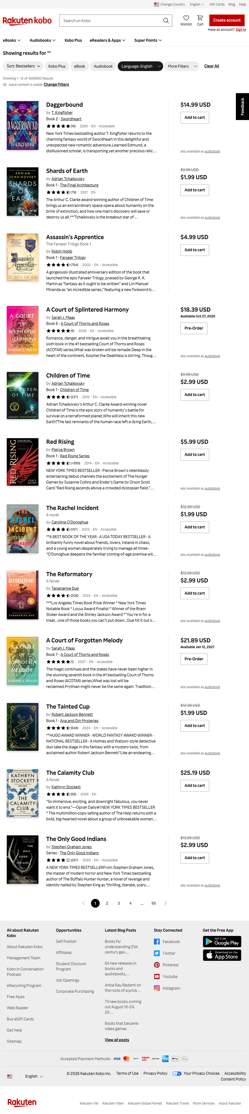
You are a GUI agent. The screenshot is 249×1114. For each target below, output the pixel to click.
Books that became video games (121, 1026)
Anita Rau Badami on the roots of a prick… (123, 988)
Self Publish (66, 941)
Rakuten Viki (89, 1103)
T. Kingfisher (62, 112)
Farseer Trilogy (73, 257)
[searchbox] (111, 20)
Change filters (56, 84)
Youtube (170, 976)
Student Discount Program (71, 966)
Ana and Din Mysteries (79, 720)
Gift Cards (217, 4)
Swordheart (71, 118)
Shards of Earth (67, 170)
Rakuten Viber (113, 1103)
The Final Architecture (79, 185)
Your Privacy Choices (202, 1073)
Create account (227, 20)
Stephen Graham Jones (72, 846)
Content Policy (233, 1079)
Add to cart (195, 117)
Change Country (172, 4)
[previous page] (83, 903)
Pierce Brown (63, 449)
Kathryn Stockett (66, 786)
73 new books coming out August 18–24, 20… (123, 1007)
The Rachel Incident (72, 507)
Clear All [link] (211, 66)
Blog (232, 4)
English (31, 1076)
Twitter (169, 953)
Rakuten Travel (177, 1103)
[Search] (166, 20)
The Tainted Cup (68, 706)
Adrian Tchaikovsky (68, 178)
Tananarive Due (65, 588)
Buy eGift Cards (20, 1019)
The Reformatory (69, 574)
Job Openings (67, 980)
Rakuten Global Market (145, 1103)
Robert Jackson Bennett (72, 714)
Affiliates (64, 952)
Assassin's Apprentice (75, 237)
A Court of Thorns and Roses (85, 323)
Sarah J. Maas (63, 317)
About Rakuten (230, 1103)
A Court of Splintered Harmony (87, 309)
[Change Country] (10, 1076)
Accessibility (235, 1073)
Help (242, 4)
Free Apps (16, 996)
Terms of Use (127, 1073)
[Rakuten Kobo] (27, 21)
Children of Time (68, 375)
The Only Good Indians (76, 838)
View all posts (117, 1039)
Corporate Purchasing (75, 991)
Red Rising (60, 441)
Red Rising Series (74, 455)
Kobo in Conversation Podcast (25, 972)
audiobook (212, 151)
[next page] (165, 903)
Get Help (14, 1030)
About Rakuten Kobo (25, 946)
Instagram (171, 988)
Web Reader (17, 1007)
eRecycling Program (24, 985)
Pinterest (171, 964)
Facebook (171, 941)
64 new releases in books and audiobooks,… (120, 968)
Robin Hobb (62, 251)
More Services (204, 1103)
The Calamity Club (70, 772)
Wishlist (186, 24)
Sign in (241, 29)
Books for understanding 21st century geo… (121, 946)
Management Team (23, 957)
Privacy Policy (155, 1073)
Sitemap (14, 1041)
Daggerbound (64, 104)
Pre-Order (194, 328)
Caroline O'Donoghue (70, 522)
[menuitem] (43, 40)
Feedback (242, 106)
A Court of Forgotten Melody (84, 640)
